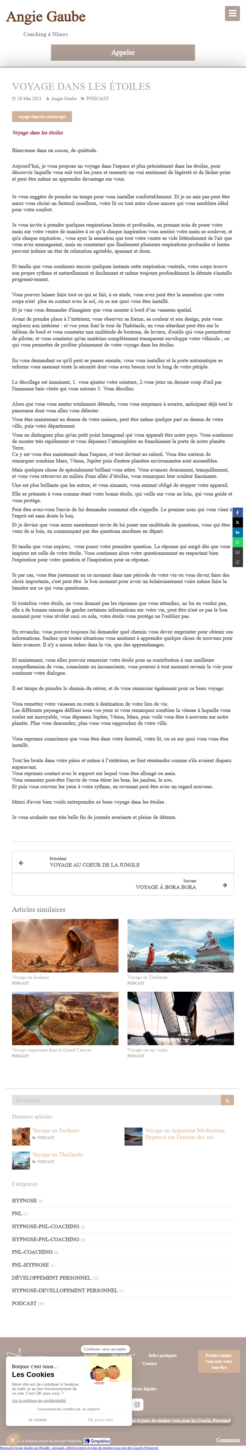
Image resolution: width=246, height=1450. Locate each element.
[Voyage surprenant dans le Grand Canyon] (65, 1018)
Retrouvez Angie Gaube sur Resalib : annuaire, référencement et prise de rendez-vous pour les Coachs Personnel (79, 1447)
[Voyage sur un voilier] (181, 1018)
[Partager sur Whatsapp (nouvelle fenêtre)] (237, 542)
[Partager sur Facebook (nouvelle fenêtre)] (237, 512)
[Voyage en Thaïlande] (181, 945)
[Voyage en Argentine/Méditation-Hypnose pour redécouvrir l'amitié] (133, 1137)
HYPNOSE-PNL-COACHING (45, 1226)
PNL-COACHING (32, 1252)
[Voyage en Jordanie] (65, 945)
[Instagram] (137, 1405)
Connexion (228, 1440)
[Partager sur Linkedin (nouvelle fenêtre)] (237, 532)
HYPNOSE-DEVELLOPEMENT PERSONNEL (65, 1290)
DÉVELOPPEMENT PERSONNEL (51, 1278)
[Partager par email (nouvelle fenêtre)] (237, 552)
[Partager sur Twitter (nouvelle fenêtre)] (237, 522)
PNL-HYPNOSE (30, 1265)
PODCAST (24, 1303)
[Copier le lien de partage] (237, 562)
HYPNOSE (24, 1201)
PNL (17, 1213)
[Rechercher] (227, 1100)
